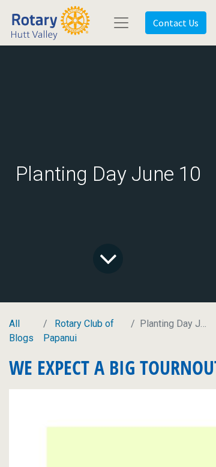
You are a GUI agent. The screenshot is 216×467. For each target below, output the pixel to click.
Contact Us (176, 23)
